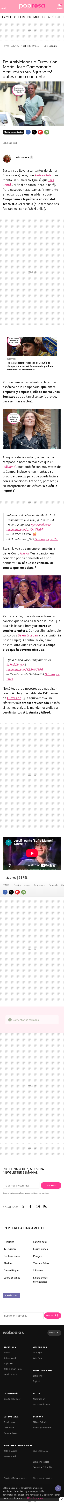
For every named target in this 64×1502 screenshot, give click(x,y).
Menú (3, 8)
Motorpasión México (42, 1478)
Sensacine (37, 1375)
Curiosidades (39, 885)
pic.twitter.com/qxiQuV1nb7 (24, 529)
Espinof (36, 1381)
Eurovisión (14, 698)
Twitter (34, 132)
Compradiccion (11, 1433)
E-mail (46, 132)
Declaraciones (12, 1256)
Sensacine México (41, 1461)
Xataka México (10, 1451)
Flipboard (40, 132)
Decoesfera (9, 1427)
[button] (23, 157)
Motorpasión (39, 1399)
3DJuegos (37, 1352)
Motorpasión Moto (42, 1404)
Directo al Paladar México (15, 1478)
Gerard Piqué (11, 1270)
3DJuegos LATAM (40, 1451)
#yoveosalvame (41, 524)
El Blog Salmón (40, 1422)
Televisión (10, 1249)
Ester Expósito (50, 45)
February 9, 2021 (46, 539)
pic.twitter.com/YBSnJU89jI (24, 669)
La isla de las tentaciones (40, 1279)
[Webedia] (13, 1334)
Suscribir (51, 1185)
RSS (45, 1206)
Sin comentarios (15, 132)
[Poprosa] (32, 6)
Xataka (7, 1352)
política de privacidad (40, 1193)
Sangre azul (40, 1241)
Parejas (37, 1256)
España (17, 885)
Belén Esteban (28, 635)
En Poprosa (11, 359)
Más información (35, 1498)
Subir (51, 1332)
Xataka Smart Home (13, 1369)
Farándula (53, 885)
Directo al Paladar (12, 1399)
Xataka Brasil (10, 1456)
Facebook (28, 132)
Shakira (8, 1263)
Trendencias (9, 1422)
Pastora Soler (43, 175)
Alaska (24, 553)
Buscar (49, 1315)
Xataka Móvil (10, 1358)
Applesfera (8, 1363)
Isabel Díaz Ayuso (31, 45)
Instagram (37, 1206)
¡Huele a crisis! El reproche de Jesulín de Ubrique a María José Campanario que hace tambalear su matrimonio (30, 366)
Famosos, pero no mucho (23, 16)
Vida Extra (37, 1358)
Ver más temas (11, 1295)
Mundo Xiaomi (10, 1374)
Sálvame (9, 467)
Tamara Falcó (41, 1263)
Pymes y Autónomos (42, 1427)
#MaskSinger (15, 664)
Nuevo (60, 8)
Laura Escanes (12, 1277)
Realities (9, 1241)
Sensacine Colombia (42, 1467)
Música (27, 885)
